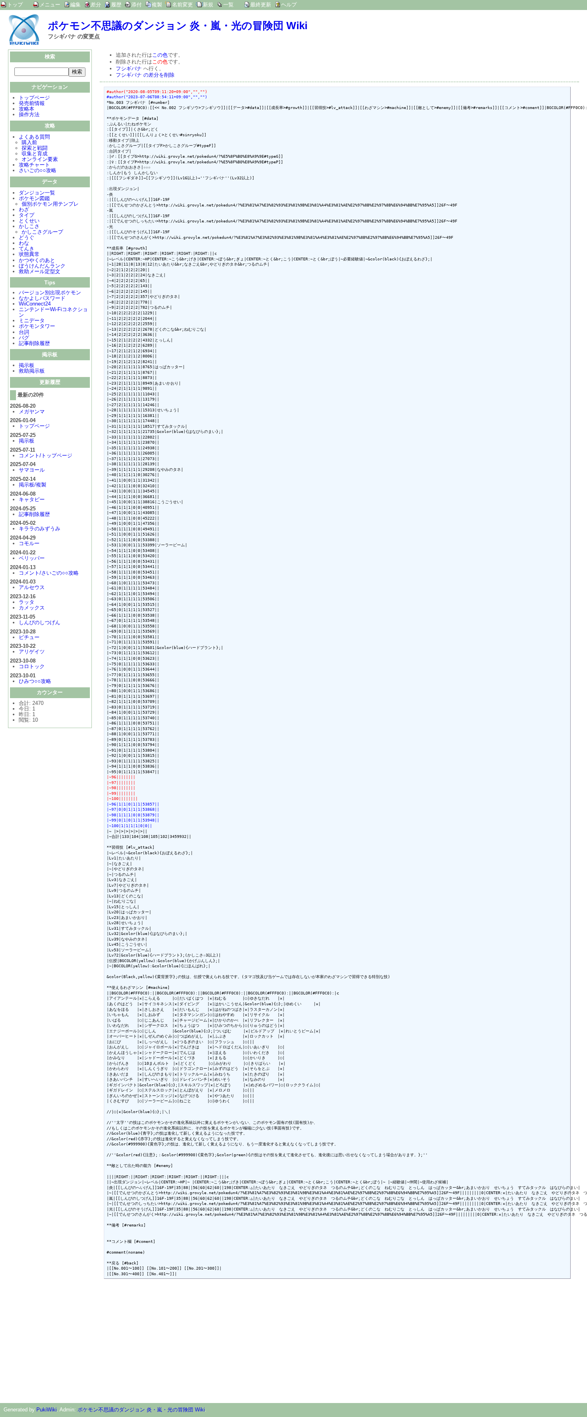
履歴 (116, 5)
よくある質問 (34, 137)
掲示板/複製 (32, 485)
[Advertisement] (167, 1339)
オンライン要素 (40, 159)
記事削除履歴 (34, 343)
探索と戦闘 (35, 148)
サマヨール (32, 470)
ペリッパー (32, 558)
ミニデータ (32, 320)
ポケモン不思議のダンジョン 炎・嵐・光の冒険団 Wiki (177, 25)
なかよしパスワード (42, 298)
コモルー (29, 543)
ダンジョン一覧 (37, 193)
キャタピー (32, 499)
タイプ (26, 215)
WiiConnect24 (35, 304)
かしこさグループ (42, 232)
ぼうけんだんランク (42, 266)
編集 (75, 5)
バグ (24, 338)
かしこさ (29, 226)
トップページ (34, 98)
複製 (157, 5)
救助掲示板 (32, 371)
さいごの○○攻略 (37, 170)
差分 (96, 5)
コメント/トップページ (45, 455)
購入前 (29, 142)
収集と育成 (35, 154)
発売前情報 (32, 103)
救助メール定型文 (39, 271)
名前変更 (182, 5)
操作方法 (29, 114)
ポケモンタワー (37, 326)
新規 (208, 5)
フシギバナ (129, 68)
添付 (136, 5)
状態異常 (29, 254)
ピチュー (29, 637)
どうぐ (26, 237)
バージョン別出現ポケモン (50, 293)
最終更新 (260, 5)
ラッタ (26, 602)
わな (24, 243)
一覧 (228, 5)
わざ (24, 209)
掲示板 (26, 365)
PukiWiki (46, 1410)
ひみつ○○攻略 (35, 681)
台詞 (24, 332)
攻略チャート (34, 165)
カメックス (32, 608)
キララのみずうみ (39, 529)
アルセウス (32, 587)
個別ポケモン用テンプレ (50, 204)
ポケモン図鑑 (34, 198)
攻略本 (26, 109)
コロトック (32, 666)
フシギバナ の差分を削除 (145, 75)
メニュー (50, 5)
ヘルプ (289, 5)
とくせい (29, 221)
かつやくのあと (37, 260)
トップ (15, 5)
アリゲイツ (32, 652)
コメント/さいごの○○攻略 (49, 573)
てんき (26, 249)
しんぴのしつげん (39, 622)
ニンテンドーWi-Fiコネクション (53, 312)
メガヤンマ (32, 412)
